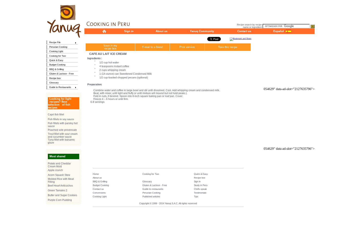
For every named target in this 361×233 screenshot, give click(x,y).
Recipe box (55, 78)
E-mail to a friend (152, 47)
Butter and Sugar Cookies (62, 195)
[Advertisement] (199, 9)
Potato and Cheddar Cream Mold (59, 165)
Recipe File (53, 42)
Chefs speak (200, 189)
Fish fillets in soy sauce (61, 119)
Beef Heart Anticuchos (60, 185)
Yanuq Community (202, 31)
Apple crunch (55, 170)
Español (278, 31)
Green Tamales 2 (57, 190)
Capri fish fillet (56, 114)
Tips (196, 196)
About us (161, 31)
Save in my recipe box (110, 47)
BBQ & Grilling (56, 69)
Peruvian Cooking (58, 47)
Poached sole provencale (62, 129)
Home (96, 174)
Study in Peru (200, 185)
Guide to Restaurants (58, 87)
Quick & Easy (56, 60)
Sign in (128, 31)
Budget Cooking (57, 64)
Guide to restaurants (152, 189)
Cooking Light (56, 51)
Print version (187, 47)
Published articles (151, 196)
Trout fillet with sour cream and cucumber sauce (63, 135)
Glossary (54, 82)
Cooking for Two (57, 56)
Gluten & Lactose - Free (61, 73)
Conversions (99, 192)
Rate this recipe (227, 47)
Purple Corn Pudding (60, 200)
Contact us (244, 31)
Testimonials (200, 192)
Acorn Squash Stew (59, 175)
